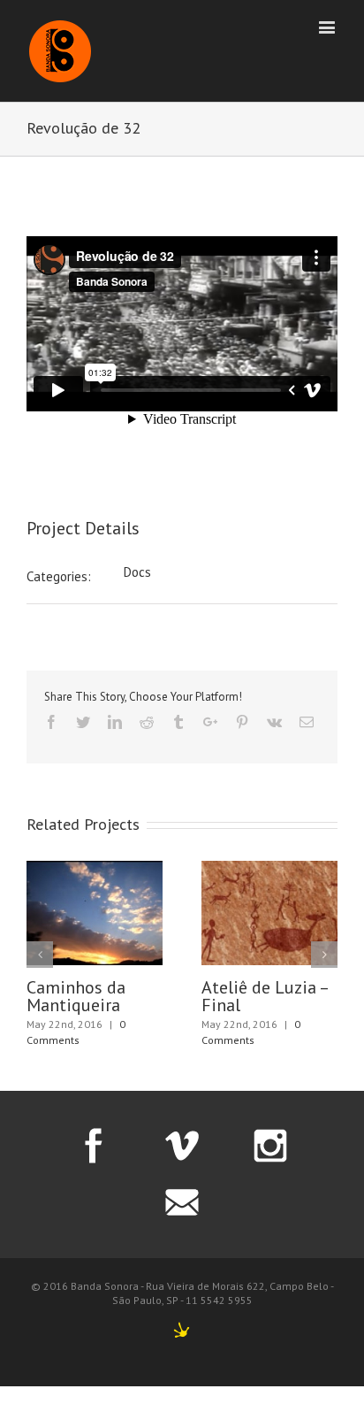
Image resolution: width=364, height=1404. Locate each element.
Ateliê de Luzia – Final (264, 996)
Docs (137, 572)
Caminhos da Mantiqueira (76, 996)
